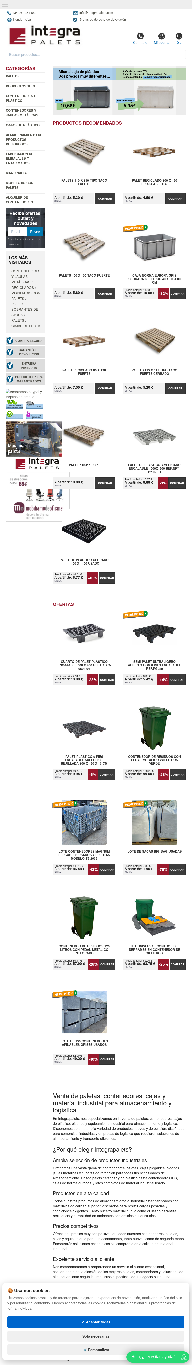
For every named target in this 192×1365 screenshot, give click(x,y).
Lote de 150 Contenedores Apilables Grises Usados (84, 1043)
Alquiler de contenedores (19, 199)
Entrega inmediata (29, 365)
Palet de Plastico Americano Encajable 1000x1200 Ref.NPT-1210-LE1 (154, 468)
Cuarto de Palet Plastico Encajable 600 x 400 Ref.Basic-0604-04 (84, 665)
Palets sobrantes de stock (25, 309)
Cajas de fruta (26, 325)
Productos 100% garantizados (29, 379)
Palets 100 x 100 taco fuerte (84, 276)
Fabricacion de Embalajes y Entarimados (20, 158)
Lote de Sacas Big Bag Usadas (155, 852)
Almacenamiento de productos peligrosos (24, 139)
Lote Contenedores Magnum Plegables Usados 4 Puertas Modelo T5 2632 (84, 855)
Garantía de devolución (29, 352)
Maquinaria (16, 172)
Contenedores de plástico (22, 98)
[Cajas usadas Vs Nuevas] (119, 90)
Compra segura (29, 341)
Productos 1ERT (21, 86)
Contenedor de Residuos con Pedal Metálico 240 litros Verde (154, 760)
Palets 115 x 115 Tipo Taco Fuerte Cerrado (155, 372)
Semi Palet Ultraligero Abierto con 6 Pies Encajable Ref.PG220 (154, 665)
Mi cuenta (162, 42)
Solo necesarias (96, 1336)
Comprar (105, 198)
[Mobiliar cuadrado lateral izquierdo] (38, 496)
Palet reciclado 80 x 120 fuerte (84, 372)
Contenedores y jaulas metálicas (22, 112)
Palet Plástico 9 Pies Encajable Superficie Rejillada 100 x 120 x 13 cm (84, 760)
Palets (12, 76)
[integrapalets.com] (44, 34)
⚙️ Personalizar (96, 1349)
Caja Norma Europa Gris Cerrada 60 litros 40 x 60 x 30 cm (154, 279)
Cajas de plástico (23, 125)
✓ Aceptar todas (96, 1322)
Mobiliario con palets (20, 185)
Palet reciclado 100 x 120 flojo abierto (154, 182)
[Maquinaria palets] (38, 445)
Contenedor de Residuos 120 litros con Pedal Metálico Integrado (84, 949)
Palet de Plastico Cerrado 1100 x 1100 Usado (84, 562)
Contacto (140, 42)
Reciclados (23, 287)
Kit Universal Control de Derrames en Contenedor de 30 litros (154, 949)
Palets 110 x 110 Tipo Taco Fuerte (84, 182)
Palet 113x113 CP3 (84, 465)
